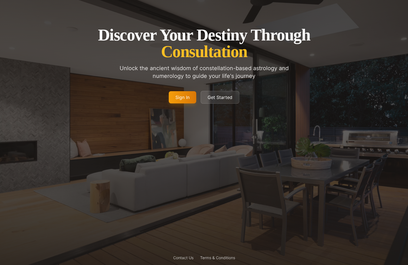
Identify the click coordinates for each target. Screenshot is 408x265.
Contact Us (183, 257)
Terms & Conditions (217, 257)
